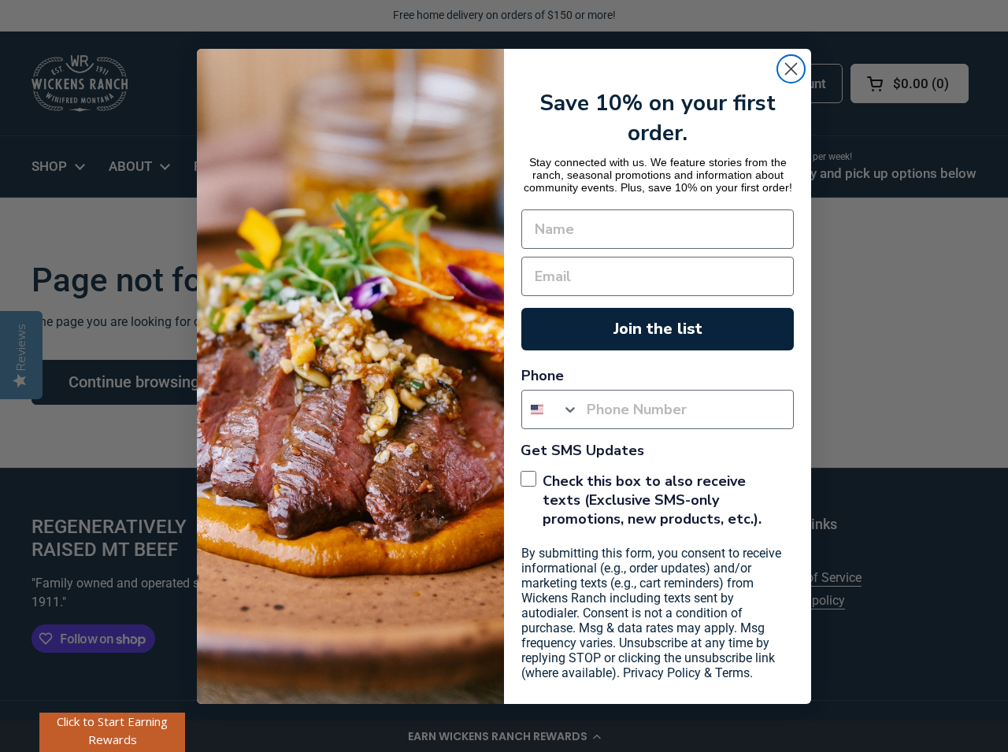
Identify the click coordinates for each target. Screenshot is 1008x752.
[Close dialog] (791, 69)
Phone (542, 375)
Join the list (657, 328)
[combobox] (550, 409)
